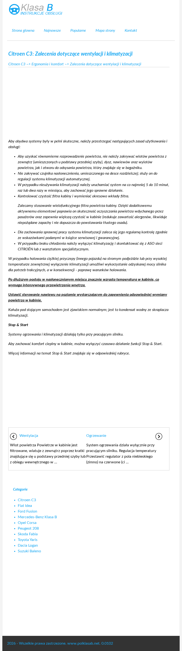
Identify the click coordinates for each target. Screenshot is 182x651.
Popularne (78, 30)
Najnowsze (52, 30)
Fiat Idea (25, 506)
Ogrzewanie (96, 436)
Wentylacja (28, 436)
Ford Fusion (27, 511)
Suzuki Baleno (29, 551)
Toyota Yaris (27, 540)
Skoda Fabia (28, 534)
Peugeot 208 (28, 528)
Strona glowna (23, 30)
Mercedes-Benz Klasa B (37, 517)
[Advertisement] (88, 101)
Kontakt (131, 30)
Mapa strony (105, 30)
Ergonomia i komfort (48, 64)
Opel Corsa (27, 523)
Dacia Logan (28, 545)
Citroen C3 (16, 64)
